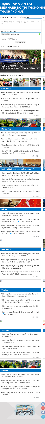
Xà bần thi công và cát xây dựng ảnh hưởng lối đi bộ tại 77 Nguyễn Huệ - (21, 140)
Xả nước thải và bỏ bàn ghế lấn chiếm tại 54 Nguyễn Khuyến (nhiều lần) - (21, 152)
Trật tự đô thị (6, 330)
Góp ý (5, 39)
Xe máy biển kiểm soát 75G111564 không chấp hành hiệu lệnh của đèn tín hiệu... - (21, 112)
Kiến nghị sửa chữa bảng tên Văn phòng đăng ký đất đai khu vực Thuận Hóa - (21, 174)
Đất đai (4, 209)
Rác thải (4, 370)
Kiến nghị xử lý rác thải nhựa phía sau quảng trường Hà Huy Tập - (21, 375)
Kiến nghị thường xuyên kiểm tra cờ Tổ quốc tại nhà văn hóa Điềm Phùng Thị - (21, 301)
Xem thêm (36, 116)
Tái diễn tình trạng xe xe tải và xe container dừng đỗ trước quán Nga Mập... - (21, 105)
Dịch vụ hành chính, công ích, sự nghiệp (18, 169)
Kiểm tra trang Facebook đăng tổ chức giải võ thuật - (21, 313)
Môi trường (6, 129)
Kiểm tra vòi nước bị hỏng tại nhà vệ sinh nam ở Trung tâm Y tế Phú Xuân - (21, 273)
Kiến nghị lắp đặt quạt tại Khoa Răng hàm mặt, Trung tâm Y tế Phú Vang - (21, 254)
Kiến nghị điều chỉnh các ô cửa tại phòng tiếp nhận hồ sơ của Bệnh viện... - (21, 261)
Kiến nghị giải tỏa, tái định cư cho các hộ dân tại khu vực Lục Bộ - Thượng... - (21, 226)
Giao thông (6, 88)
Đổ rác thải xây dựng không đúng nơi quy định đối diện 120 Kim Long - (21, 134)
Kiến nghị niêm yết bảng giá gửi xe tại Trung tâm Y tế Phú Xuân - (21, 267)
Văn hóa (4, 290)
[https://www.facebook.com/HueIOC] (43, 413)
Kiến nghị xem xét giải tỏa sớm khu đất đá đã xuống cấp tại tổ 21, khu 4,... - (21, 220)
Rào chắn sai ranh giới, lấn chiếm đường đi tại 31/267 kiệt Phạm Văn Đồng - (21, 353)
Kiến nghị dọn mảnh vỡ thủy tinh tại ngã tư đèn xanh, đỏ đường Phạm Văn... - (21, 381)
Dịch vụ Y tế (6, 249)
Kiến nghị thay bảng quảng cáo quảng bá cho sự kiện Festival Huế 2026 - (21, 295)
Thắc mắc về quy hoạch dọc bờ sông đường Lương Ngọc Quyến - (21, 214)
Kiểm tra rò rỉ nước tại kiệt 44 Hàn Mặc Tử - (21, 192)
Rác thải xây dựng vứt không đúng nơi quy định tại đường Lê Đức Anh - (21, 387)
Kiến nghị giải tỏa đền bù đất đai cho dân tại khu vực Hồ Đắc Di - (21, 232)
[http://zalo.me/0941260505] (43, 417)
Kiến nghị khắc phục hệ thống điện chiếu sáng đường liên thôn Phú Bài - (21, 180)
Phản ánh (13, 39)
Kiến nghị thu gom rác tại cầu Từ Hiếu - (21, 393)
